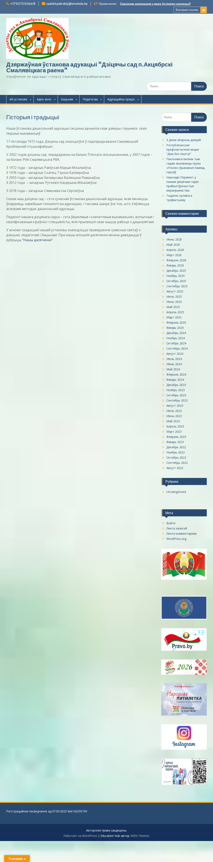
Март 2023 (174, 431)
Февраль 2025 (176, 322)
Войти (170, 523)
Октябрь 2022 (176, 457)
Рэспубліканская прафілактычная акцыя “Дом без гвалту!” (182, 149)
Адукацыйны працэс (121, 99)
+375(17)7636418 (22, 4)
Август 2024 (174, 354)
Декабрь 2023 (176, 385)
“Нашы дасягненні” (37, 240)
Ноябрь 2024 (175, 338)
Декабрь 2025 (176, 271)
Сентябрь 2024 (177, 348)
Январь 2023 (175, 442)
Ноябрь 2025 (175, 276)
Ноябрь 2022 (175, 452)
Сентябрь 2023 (177, 400)
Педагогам (90, 99)
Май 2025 (173, 307)
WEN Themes (140, 836)
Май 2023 (173, 421)
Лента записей (176, 528)
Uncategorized (176, 492)
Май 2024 (173, 369)
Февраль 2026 (176, 260)
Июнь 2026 (174, 239)
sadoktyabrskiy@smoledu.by (67, 4)
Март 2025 (174, 317)
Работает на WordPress (80, 836)
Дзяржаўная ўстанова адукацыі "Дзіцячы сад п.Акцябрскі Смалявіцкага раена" (89, 67)
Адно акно (44, 99)
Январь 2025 (175, 328)
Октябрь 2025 (176, 281)
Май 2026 (173, 245)
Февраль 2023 (176, 437)
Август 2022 (174, 468)
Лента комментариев (181, 533)
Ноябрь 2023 (175, 390)
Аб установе (18, 99)
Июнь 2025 (174, 302)
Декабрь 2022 (176, 447)
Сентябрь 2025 (177, 286)
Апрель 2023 (175, 426)
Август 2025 (174, 291)
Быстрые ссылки (187, 10)
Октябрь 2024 (176, 343)
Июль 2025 (174, 296)
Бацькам (67, 99)
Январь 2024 (175, 380)
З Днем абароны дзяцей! (183, 140)
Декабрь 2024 (176, 333)
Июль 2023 (174, 411)
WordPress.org (176, 539)
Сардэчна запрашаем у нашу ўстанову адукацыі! (155, 4)
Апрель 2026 (175, 250)
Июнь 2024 (174, 364)
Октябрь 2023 (176, 395)
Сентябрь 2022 (177, 463)
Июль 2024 (174, 359)
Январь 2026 (175, 265)
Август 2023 (174, 406)
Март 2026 (174, 255)
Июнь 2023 (174, 416)
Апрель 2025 (175, 312)
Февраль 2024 (176, 374)
